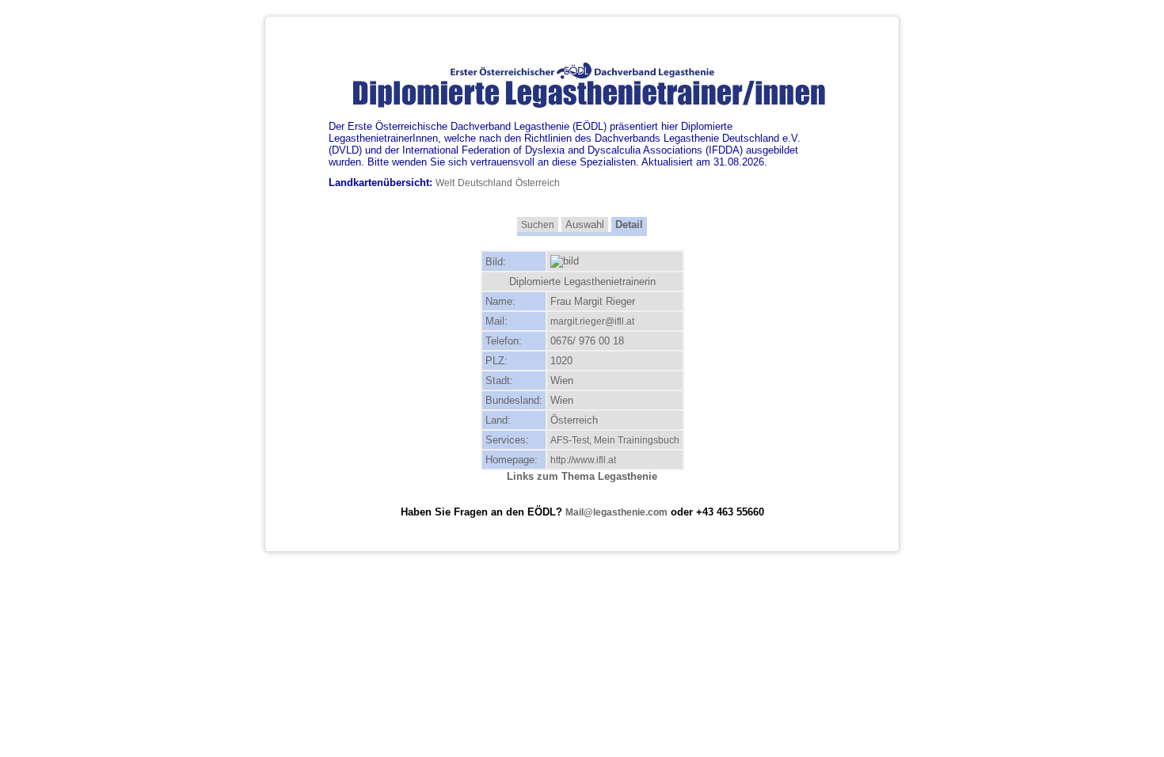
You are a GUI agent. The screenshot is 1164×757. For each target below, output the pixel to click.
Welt (445, 182)
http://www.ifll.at (583, 460)
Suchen (537, 224)
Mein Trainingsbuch (636, 440)
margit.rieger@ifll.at (592, 321)
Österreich (537, 182)
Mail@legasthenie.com (616, 512)
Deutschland (485, 182)
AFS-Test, (572, 440)
